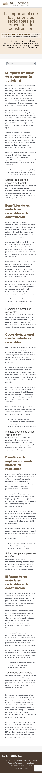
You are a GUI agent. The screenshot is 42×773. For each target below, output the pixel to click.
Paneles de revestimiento (13, 760)
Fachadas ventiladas (31, 760)
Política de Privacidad (16, 766)
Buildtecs (4, 34)
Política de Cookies (21, 768)
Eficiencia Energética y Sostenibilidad (19, 34)
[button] (34, 63)
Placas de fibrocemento (16, 763)
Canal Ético (29, 766)
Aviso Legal (30, 763)
